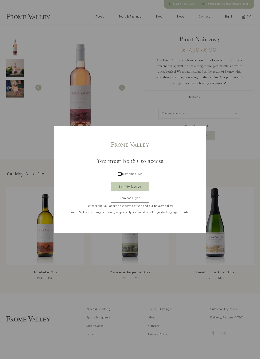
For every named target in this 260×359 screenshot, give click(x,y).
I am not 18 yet (130, 198)
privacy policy (163, 206)
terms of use (133, 206)
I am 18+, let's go (130, 187)
